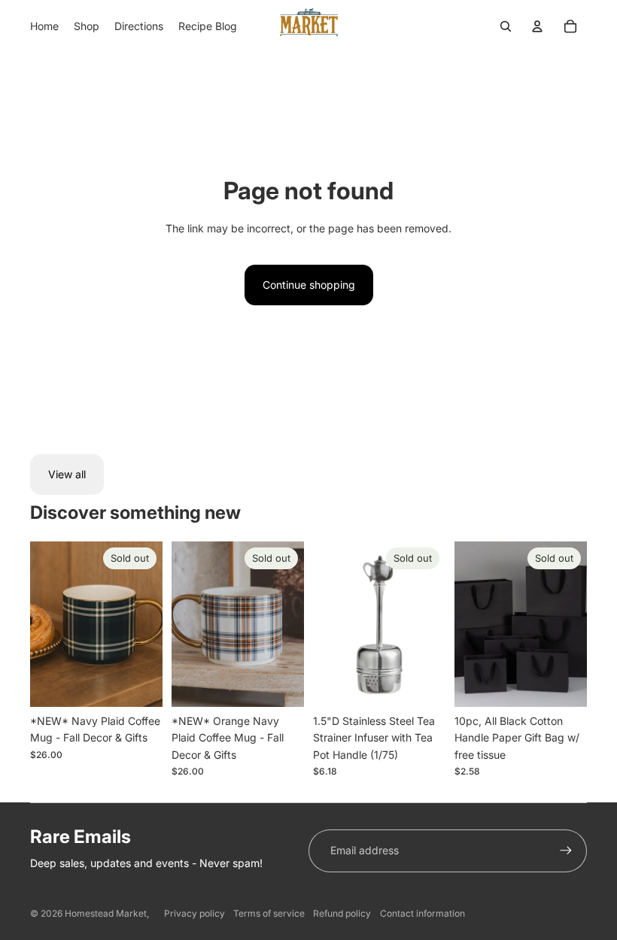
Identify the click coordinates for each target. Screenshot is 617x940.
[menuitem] (44, 26)
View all (67, 474)
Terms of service (269, 913)
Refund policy (342, 913)
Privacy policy (194, 913)
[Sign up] (566, 850)
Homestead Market (106, 913)
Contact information (422, 913)
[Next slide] (151, 624)
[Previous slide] (41, 624)
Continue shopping (309, 284)
